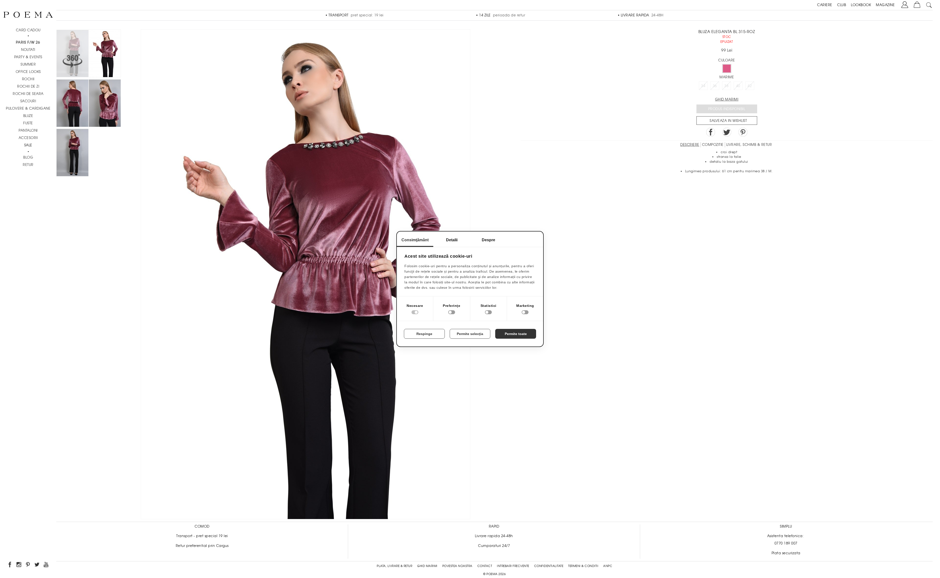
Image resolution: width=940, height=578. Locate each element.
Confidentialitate (549, 566)
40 (738, 86)
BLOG (28, 157)
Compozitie (713, 145)
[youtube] (46, 565)
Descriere (689, 145)
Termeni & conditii (583, 566)
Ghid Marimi (427, 566)
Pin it (743, 132)
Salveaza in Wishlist (728, 121)
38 (726, 86)
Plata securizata (786, 553)
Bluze (28, 116)
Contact (484, 566)
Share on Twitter (726, 132)
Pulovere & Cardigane (28, 108)
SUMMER (28, 64)
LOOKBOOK (861, 5)
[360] (72, 54)
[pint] (28, 565)
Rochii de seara (28, 94)
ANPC (607, 566)
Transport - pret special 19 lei (202, 536)
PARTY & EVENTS (28, 57)
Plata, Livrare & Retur (394, 566)
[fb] (10, 565)
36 (715, 86)
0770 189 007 (786, 543)
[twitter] (37, 565)
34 (703, 86)
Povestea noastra (457, 566)
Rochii (28, 79)
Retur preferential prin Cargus (202, 546)
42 (750, 86)
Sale (28, 145)
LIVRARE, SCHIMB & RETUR (749, 145)
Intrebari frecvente (513, 566)
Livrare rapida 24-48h (494, 536)
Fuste (28, 123)
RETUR (28, 165)
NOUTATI (28, 50)
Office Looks (28, 72)
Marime (726, 77)
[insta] (19, 565)
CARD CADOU (28, 30)
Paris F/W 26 (28, 42)
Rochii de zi (28, 86)
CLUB (841, 5)
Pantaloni (28, 130)
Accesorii (28, 138)
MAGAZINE (885, 5)
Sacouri (28, 101)
